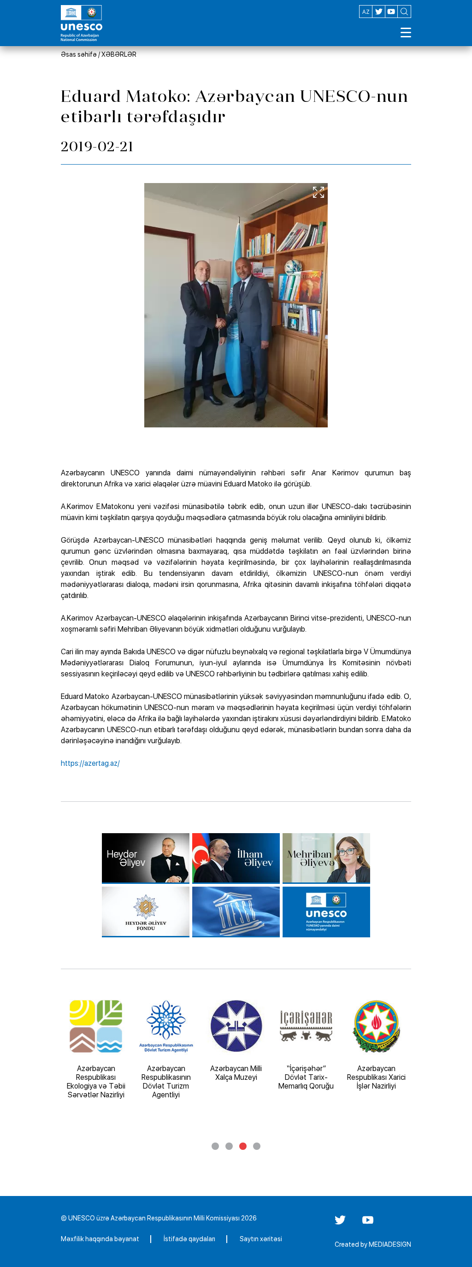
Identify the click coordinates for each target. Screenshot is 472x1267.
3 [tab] (243, 1146)
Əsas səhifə (79, 54)
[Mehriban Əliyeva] (326, 858)
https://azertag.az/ (90, 763)
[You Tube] (367, 1223)
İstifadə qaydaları (189, 1239)
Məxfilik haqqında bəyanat (100, 1239)
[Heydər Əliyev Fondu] (145, 912)
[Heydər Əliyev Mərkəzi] (145, 858)
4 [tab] (256, 1146)
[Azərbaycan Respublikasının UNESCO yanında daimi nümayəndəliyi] (326, 912)
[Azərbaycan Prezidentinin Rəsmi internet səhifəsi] (236, 858)
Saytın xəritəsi (261, 1239)
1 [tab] (215, 1146)
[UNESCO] (236, 912)
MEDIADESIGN (390, 1244)
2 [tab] (229, 1146)
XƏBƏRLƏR (118, 54)
